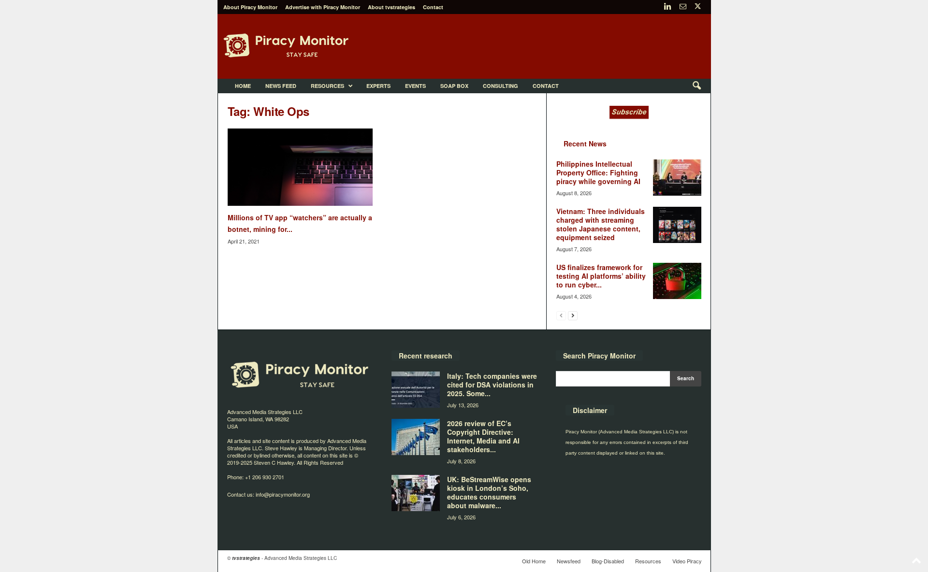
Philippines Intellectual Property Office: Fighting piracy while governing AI (598, 172)
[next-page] (573, 315)
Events (415, 85)
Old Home (534, 561)
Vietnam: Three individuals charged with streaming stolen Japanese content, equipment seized (600, 224)
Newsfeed (568, 561)
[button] (696, 86)
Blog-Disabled (608, 561)
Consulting (500, 85)
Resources (327, 85)
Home (243, 85)
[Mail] (683, 7)
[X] (698, 7)
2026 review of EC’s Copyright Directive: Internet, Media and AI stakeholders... (483, 436)
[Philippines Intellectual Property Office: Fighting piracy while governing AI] (677, 177)
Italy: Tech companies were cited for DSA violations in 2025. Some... (492, 384)
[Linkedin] (668, 7)
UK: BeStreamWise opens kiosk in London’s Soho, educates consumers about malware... (489, 492)
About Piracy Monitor (250, 7)
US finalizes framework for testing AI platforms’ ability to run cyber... (601, 275)
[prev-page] (561, 315)
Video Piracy (687, 561)
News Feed (280, 85)
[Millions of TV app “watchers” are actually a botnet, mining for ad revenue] (300, 167)
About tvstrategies (391, 7)
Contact (433, 7)
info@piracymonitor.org (283, 494)
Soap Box (454, 85)
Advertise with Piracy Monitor (322, 7)
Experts (378, 85)
